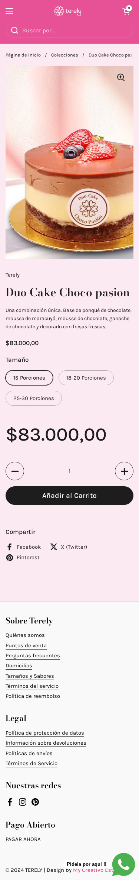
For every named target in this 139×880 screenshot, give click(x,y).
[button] (126, 11)
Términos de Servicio (31, 763)
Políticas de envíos (29, 753)
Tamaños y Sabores (30, 676)
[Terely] (67, 11)
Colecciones (64, 55)
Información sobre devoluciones (46, 742)
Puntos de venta (26, 645)
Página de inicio (23, 55)
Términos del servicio (32, 686)
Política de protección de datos (45, 732)
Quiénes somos (25, 635)
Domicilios (19, 665)
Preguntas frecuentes (33, 655)
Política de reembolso (33, 696)
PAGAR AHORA (23, 839)
